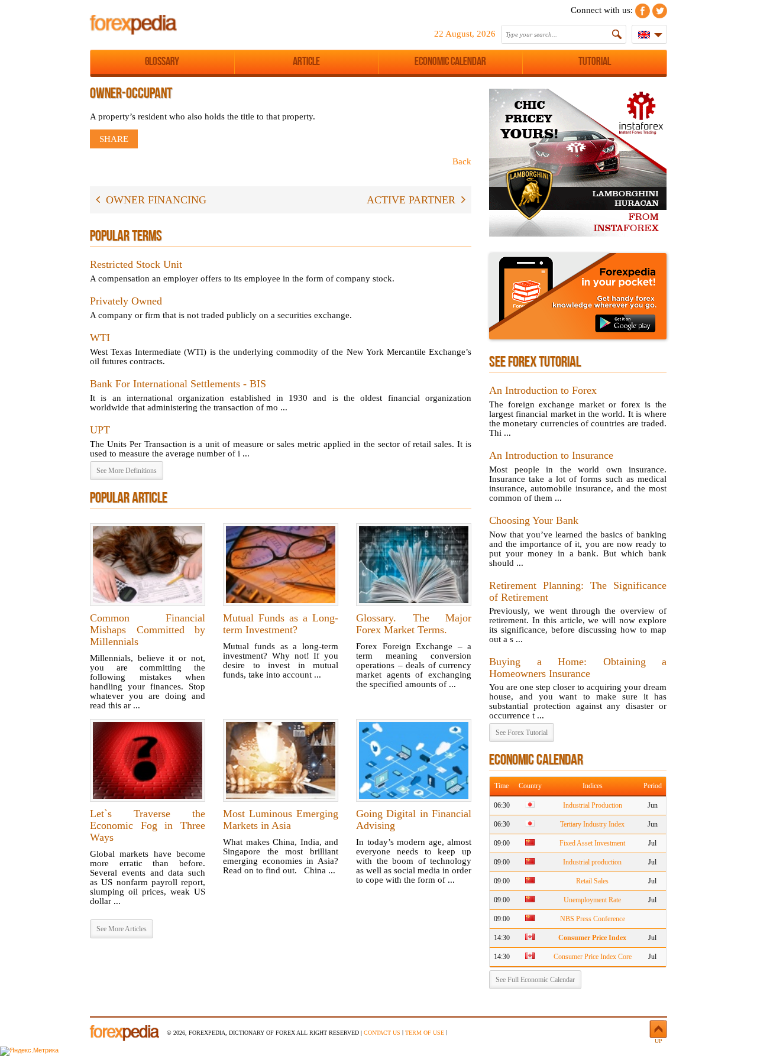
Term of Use (424, 1032)
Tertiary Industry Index (592, 824)
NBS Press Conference (592, 919)
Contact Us (382, 1032)
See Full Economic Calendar (535, 980)
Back (461, 161)
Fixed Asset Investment (592, 843)
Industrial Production (592, 805)
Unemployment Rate (592, 900)
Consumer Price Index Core (593, 957)
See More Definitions (126, 471)
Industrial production (592, 862)
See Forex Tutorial (522, 732)
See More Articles (121, 929)
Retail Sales (592, 881)
